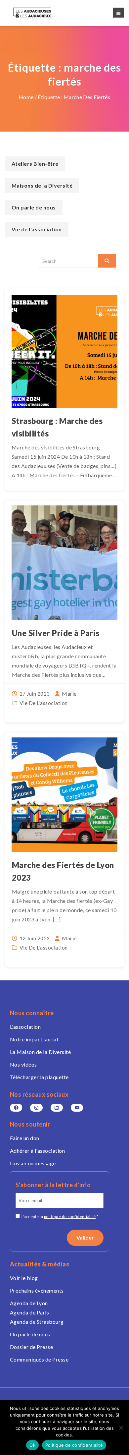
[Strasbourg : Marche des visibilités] (64, 350)
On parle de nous (34, 207)
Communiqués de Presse (39, 1359)
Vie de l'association (44, 703)
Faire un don (24, 1138)
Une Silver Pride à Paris (56, 633)
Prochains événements (37, 1290)
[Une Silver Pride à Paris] (64, 562)
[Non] (120, 1427)
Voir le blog (24, 1278)
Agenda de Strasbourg (37, 1321)
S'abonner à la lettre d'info (53, 1185)
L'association (25, 1026)
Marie (69, 693)
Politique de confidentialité (74, 1445)
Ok (32, 1445)
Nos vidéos (23, 1064)
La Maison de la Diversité (40, 1052)
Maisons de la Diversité (42, 185)
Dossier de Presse (31, 1347)
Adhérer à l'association (37, 1150)
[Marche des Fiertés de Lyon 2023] (64, 794)
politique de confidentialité (70, 1216)
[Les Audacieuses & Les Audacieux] (38, 12)
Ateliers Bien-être (35, 163)
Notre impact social (34, 1039)
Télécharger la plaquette (39, 1077)
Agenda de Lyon (29, 1303)
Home (26, 97)
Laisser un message (33, 1163)
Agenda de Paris (29, 1312)
